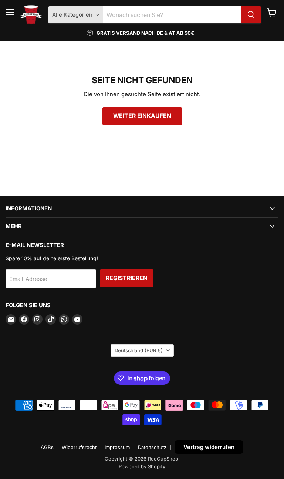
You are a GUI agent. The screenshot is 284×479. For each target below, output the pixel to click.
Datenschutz (152, 447)
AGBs (47, 447)
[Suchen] (251, 14)
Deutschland (139, 350)
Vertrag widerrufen (208, 447)
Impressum (117, 447)
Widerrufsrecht (79, 447)
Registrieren (127, 278)
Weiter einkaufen (142, 115)
